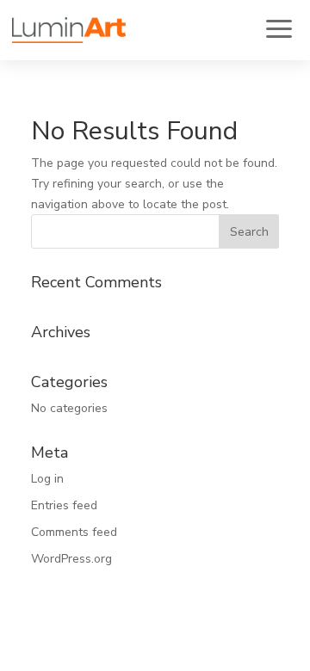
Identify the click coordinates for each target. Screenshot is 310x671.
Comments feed (74, 532)
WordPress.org (71, 559)
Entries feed (64, 505)
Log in (47, 479)
